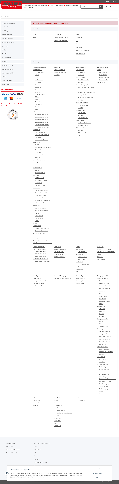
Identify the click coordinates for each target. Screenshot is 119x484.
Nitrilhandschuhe (40, 198)
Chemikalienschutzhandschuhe (44, 193)
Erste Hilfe (57, 420)
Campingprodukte (7, 38)
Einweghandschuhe (39, 160)
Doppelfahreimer (104, 349)
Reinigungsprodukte (8, 73)
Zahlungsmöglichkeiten (61, 37)
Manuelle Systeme (83, 125)
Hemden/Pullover (40, 72)
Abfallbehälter (80, 70)
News (107, 1)
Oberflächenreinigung (105, 381)
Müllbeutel (81, 75)
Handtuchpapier (83, 90)
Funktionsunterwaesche (42, 228)
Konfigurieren (97, 473)
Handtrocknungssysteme (83, 85)
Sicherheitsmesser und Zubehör (40, 242)
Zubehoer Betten (104, 77)
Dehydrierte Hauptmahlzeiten (106, 252)
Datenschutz (79, 37)
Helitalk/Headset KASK (41, 210)
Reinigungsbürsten (104, 288)
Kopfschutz (36, 205)
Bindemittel (79, 254)
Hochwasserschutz (38, 286)
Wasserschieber (104, 296)
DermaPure (79, 138)
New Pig (4, 61)
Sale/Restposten (7, 80)
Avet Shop (5, 31)
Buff (55, 423)
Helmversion (36, 400)
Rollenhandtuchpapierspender (87, 92)
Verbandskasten (59, 254)
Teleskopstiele (103, 326)
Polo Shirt (38, 87)
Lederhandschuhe (40, 195)
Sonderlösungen (104, 386)
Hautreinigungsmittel (82, 102)
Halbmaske (38, 137)
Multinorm (38, 85)
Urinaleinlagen (80, 283)
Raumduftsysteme (7, 69)
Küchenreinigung (104, 374)
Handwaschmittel (83, 105)
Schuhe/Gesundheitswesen (64, 413)
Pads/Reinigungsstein (105, 336)
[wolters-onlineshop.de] (11, 4)
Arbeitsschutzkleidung (8, 23)
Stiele (101, 293)
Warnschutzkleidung (39, 233)
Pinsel (101, 303)
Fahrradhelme (81, 403)
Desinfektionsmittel (83, 80)
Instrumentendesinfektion (40, 258)
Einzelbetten (103, 72)
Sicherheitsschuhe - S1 (42, 117)
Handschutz (36, 188)
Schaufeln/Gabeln (104, 301)
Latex (36, 162)
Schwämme (102, 344)
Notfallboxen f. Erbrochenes (62, 278)
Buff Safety (38, 104)
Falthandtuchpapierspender (86, 87)
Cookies (78, 34)
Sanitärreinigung (104, 384)
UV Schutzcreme (82, 118)
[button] (106, 7)
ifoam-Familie (82, 267)
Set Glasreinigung (104, 331)
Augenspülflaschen (60, 249)
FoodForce (5, 54)
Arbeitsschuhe (37, 112)
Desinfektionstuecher (41, 256)
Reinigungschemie (102, 364)
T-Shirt (37, 97)
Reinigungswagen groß (106, 351)
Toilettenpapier (80, 128)
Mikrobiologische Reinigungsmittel (104, 378)
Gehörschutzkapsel (40, 208)
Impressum (79, 47)
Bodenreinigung (104, 369)
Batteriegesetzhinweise (82, 50)
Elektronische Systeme (84, 123)
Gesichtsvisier (39, 145)
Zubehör (37, 102)
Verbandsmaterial (59, 257)
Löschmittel (79, 262)
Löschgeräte (79, 269)
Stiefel (58, 415)
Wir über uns (58, 34)
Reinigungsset (101, 329)
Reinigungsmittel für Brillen (43, 147)
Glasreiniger (102, 316)
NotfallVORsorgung (7, 65)
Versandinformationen (61, 40)
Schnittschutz (39, 107)
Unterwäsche (37, 226)
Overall (37, 170)
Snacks (99, 254)
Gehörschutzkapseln (41, 180)
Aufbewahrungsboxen (83, 398)
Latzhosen (38, 82)
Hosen (37, 75)
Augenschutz (37, 142)
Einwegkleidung (37, 167)
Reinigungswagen (102, 346)
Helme (37, 213)
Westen (37, 99)
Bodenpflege (103, 367)
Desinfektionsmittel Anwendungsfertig (41, 252)
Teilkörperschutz (40, 172)
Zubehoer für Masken (41, 140)
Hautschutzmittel (81, 110)
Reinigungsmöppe (104, 339)
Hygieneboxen (80, 120)
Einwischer (102, 311)
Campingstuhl (103, 80)
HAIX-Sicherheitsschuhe (42, 127)
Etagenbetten (103, 75)
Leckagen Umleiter (38, 283)
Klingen (101, 314)
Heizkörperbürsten (104, 283)
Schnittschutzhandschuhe (42, 200)
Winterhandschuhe (40, 203)
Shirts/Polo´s (58, 405)
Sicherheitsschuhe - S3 (42, 122)
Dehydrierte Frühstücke (104, 249)
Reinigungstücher (104, 341)
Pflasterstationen (59, 252)
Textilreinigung (103, 389)
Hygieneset (38, 183)
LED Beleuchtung (82, 400)
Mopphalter (102, 321)
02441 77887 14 (55, 5)
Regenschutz (39, 90)
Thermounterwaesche (41, 231)
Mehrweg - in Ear (40, 185)
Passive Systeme (80, 281)
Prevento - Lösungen (84, 264)
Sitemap (78, 44)
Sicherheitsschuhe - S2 (42, 119)
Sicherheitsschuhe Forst (42, 124)
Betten (99, 70)
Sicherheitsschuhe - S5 (42, 114)
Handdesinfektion (81, 77)
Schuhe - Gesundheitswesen (40, 93)
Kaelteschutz (39, 80)
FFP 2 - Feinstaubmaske (42, 132)
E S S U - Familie (82, 257)
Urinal (80, 135)
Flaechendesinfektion (39, 249)
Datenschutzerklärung (37, 477)
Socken (35, 223)
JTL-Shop (110, 482)
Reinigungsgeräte (59, 70)
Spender (80, 82)
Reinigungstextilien (60, 72)
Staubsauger (101, 357)
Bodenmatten (37, 278)
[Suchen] (101, 7)
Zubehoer (102, 362)
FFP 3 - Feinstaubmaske (42, 135)
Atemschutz (36, 129)
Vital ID (4, 77)
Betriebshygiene (7, 34)
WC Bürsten (102, 298)
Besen (101, 281)
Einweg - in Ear (39, 178)
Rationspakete (101, 259)
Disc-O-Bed (57, 425)
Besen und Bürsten (102, 278)
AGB (77, 40)
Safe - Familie (82, 259)
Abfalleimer (81, 72)
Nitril (36, 165)
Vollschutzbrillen (40, 155)
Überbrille (38, 152)
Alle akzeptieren (97, 469)
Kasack (37, 109)
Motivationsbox (80, 249)
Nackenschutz (39, 218)
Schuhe (56, 408)
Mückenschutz (101, 82)
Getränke (100, 257)
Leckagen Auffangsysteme (40, 281)
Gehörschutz (37, 175)
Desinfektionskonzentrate (42, 261)
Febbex (4, 50)
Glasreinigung (101, 306)
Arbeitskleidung (37, 70)
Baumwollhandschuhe (41, 190)
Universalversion (38, 403)
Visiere (37, 220)
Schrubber (102, 291)
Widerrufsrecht (80, 53)
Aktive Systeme (80, 278)
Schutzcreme (82, 112)
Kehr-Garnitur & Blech (105, 286)
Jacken (37, 77)
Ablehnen (97, 478)
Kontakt (114, 1)
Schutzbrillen (39, 150)
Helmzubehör (39, 215)
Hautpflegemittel (81, 95)
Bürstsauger (102, 359)
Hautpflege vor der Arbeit (85, 97)
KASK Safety (57, 418)
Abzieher (102, 309)
